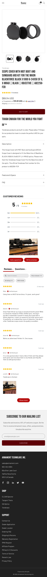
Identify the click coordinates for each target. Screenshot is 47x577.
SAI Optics (5, 504)
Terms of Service (8, 554)
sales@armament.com (10, 463)
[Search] (44, 3)
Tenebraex (5, 508)
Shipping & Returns (9, 535)
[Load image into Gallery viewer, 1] (10, 58)
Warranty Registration (10, 539)
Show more (23, 400)
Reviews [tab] (8, 269)
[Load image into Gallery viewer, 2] (19, 58)
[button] (18, 101)
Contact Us (6, 521)
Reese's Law (6, 557)
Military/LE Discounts (10, 550)
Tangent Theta (7, 500)
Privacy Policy (7, 561)
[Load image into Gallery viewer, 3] (28, 58)
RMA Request (7, 543)
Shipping (4, 103)
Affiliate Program (8, 546)
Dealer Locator (7, 528)
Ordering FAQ (6, 532)
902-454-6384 (7, 467)
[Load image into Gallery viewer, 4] (37, 58)
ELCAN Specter (7, 497)
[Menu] (3, 3)
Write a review (31, 260)
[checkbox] (21, 281)
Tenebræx (5, 68)
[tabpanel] (23, 339)
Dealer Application (8, 524)
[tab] (20, 269)
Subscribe (23, 443)
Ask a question (15, 260)
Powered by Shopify (23, 571)
